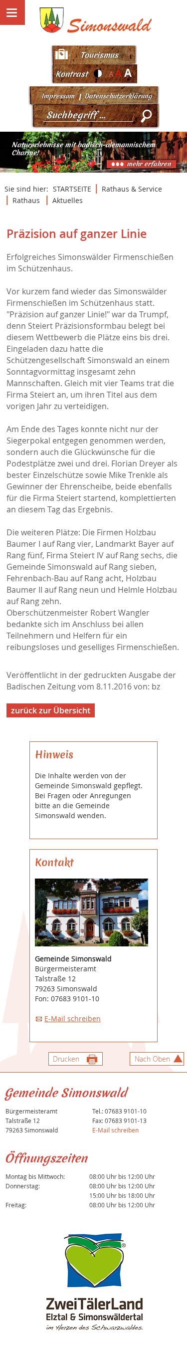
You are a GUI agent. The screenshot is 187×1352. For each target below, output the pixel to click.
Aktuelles (67, 200)
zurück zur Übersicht (50, 710)
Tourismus (99, 54)
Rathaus (26, 200)
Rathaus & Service (132, 189)
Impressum (57, 96)
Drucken (66, 1059)
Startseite (72, 189)
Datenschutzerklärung (118, 96)
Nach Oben (152, 1059)
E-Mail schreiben (72, 1018)
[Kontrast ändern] (98, 73)
